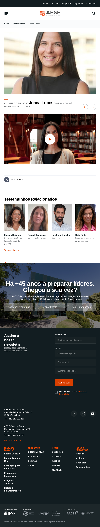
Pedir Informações (81, 307)
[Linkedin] (74, 413)
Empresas (66, 3)
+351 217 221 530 (16, 419)
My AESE (78, 3)
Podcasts (81, 463)
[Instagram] (83, 413)
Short (31, 465)
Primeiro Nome (61, 335)
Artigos (80, 458)
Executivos (34, 456)
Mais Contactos (11, 440)
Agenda (56, 461)
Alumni (45, 3)
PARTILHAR (17, 179)
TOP (6, 266)
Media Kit (8, 522)
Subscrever (64, 382)
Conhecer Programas (19, 307)
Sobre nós (57, 452)
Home (6, 24)
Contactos (91, 3)
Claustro (56, 456)
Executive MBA (12, 454)
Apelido (58, 348)
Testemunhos (19, 24)
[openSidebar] (6, 13)
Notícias (80, 454)
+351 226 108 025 (16, 435)
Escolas (55, 3)
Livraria (56, 465)
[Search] (94, 13)
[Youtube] (93, 413)
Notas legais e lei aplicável (54, 522)
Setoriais (32, 461)
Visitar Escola (50, 307)
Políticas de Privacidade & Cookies (27, 522)
